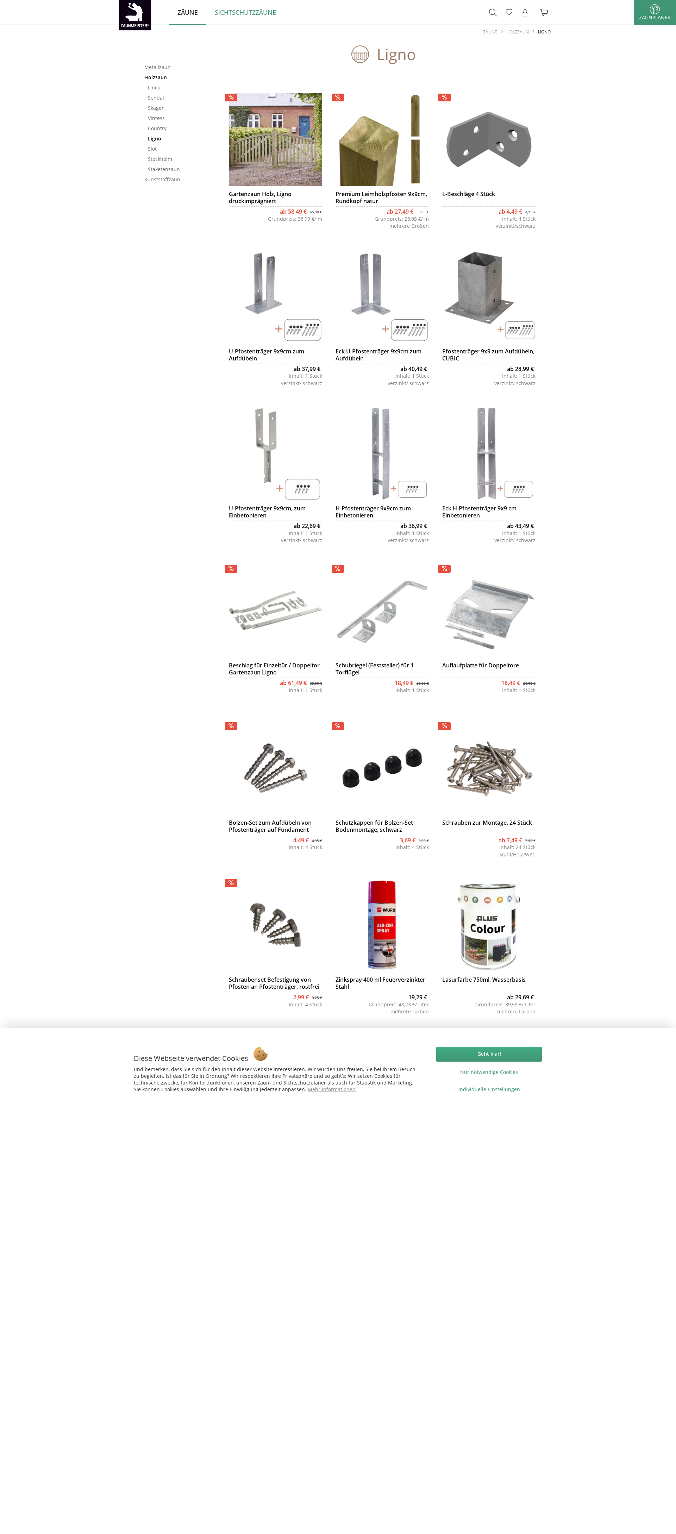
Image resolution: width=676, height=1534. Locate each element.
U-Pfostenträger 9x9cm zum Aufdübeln (266, 355)
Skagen (156, 108)
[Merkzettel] (509, 12)
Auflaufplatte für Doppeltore (480, 665)
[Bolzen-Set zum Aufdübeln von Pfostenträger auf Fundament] (275, 768)
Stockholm (160, 159)
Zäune (174, 55)
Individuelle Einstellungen (489, 1089)
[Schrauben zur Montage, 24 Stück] (489, 768)
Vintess (156, 118)
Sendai (156, 97)
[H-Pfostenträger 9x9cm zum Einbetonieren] (382, 453)
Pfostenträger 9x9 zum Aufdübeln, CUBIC (488, 355)
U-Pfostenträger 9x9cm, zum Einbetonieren (267, 512)
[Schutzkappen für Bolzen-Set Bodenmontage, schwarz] (382, 768)
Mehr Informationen (332, 1089)
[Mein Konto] (527, 12)
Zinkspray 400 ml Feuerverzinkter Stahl (380, 983)
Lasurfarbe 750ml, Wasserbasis (484, 979)
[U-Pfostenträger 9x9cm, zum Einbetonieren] (275, 453)
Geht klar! (489, 1053)
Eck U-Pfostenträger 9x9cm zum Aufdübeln (378, 355)
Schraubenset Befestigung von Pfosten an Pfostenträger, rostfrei (274, 983)
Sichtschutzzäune (174, 197)
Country (157, 128)
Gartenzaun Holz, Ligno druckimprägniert (260, 197)
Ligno (154, 138)
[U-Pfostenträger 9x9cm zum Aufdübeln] (275, 296)
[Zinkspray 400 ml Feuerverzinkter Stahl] (382, 925)
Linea (154, 87)
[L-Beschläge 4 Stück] (489, 139)
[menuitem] (187, 12)
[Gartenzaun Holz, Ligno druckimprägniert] (275, 139)
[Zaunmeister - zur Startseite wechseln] (135, 15)
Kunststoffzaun (162, 179)
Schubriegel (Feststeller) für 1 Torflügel (375, 669)
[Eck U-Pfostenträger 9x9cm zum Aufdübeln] (382, 296)
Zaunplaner (655, 17)
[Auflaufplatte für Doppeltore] (489, 610)
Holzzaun (155, 77)
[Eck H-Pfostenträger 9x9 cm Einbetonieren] (489, 453)
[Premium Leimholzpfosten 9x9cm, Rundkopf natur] (382, 139)
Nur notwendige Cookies (489, 1072)
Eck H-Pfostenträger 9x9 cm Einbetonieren (479, 512)
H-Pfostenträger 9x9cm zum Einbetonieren (373, 512)
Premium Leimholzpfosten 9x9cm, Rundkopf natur (381, 197)
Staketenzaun (164, 169)
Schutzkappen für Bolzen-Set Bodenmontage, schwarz (374, 826)
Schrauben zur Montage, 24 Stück (487, 822)
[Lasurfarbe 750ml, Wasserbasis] (489, 925)
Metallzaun (157, 67)
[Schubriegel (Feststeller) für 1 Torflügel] (382, 610)
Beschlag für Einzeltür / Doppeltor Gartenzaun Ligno (274, 669)
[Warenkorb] (547, 12)
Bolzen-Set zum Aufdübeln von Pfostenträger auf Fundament (270, 826)
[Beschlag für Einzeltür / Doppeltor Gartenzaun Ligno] (275, 610)
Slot (152, 148)
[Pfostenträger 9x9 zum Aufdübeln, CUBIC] (489, 296)
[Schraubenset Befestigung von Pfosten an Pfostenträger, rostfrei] (275, 925)
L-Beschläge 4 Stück (468, 194)
